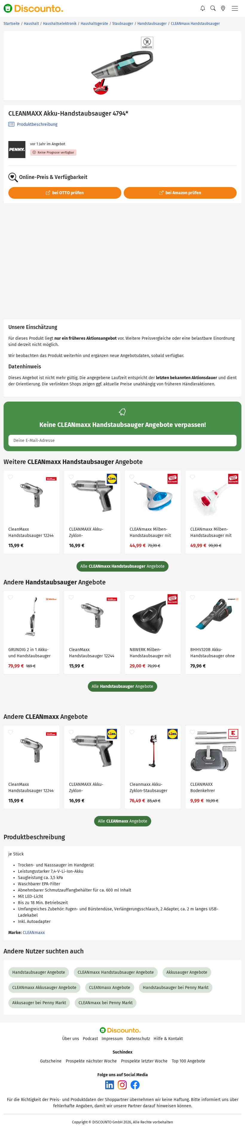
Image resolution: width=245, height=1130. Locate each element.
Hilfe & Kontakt (168, 1038)
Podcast (90, 1038)
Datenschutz (138, 1038)
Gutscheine (51, 1061)
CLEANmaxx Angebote (109, 987)
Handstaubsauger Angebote (38, 972)
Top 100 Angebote (188, 1061)
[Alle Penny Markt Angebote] (16, 149)
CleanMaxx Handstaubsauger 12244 (30, 532)
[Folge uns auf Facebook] (135, 1084)
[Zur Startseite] (37, 8)
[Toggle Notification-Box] (203, 8)
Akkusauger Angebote (186, 972)
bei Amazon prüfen (183, 192)
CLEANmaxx (34, 932)
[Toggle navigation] (234, 8)
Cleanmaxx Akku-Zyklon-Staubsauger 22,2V (148, 788)
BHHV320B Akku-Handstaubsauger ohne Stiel (212, 653)
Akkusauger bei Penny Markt (39, 1002)
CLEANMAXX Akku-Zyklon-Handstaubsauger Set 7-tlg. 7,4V (92, 533)
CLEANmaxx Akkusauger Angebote (44, 987)
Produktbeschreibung (36, 124)
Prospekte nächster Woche (91, 1061)
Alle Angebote (122, 566)
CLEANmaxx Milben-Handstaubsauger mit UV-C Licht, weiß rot (211, 533)
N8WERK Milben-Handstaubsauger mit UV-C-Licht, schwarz (150, 653)
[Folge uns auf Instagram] (122, 1084)
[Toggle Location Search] (223, 8)
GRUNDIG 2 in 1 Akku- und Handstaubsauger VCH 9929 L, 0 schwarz (29, 653)
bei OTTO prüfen (67, 192)
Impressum (112, 1038)
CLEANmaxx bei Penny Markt (106, 1002)
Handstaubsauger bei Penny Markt (176, 987)
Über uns (70, 1038)
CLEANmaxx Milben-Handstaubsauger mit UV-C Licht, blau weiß (150, 533)
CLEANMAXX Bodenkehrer (202, 787)
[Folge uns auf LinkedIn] (109, 1084)
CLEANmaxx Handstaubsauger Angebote (116, 972)
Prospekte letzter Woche (144, 1061)
